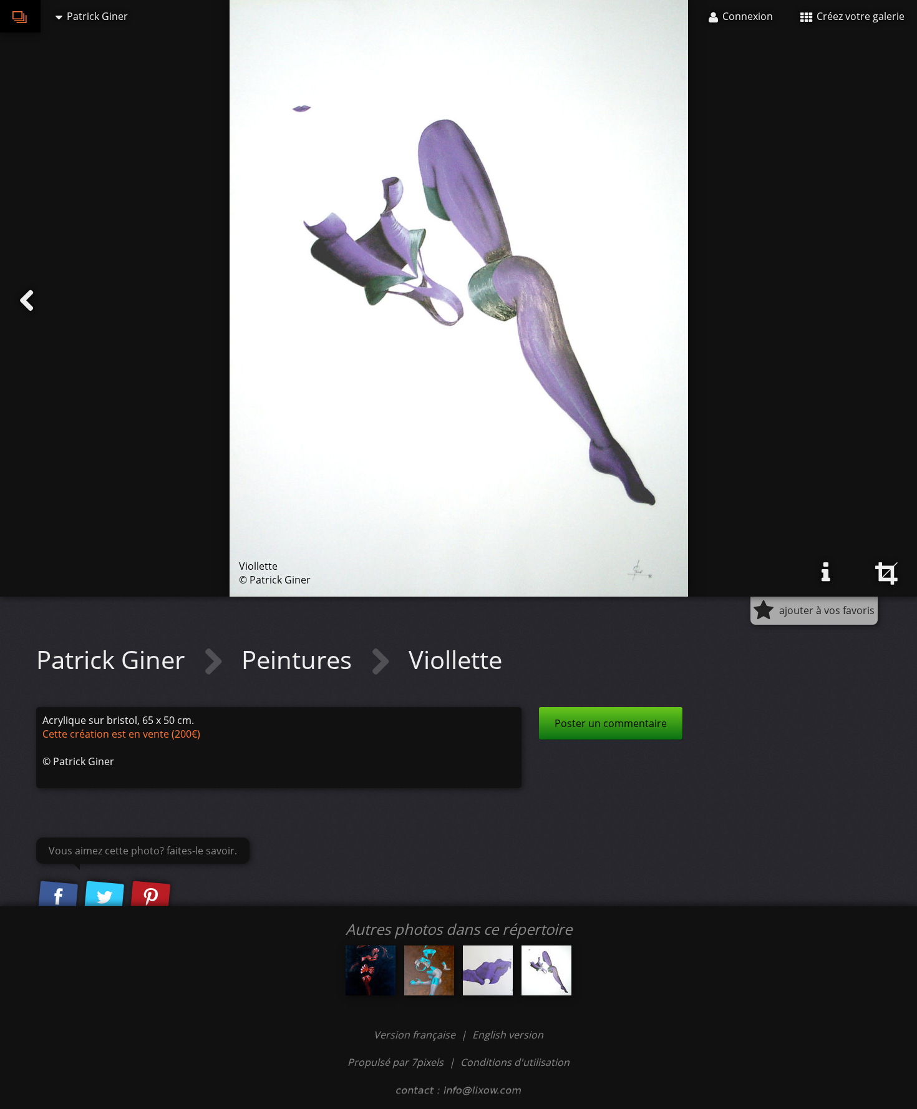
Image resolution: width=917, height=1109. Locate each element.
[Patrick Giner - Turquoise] (429, 970)
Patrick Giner (113, 659)
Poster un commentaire (611, 723)
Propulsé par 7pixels (395, 1062)
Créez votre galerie (859, 16)
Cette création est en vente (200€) (121, 734)
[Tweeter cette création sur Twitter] (104, 897)
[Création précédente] (27, 300)
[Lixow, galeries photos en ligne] (20, 16)
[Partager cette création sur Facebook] (58, 897)
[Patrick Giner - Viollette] (546, 970)
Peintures (299, 659)
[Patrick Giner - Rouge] (370, 970)
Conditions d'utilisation (515, 1062)
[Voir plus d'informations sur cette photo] (826, 572)
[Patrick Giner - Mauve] (488, 970)
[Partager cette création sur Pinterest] (150, 897)
